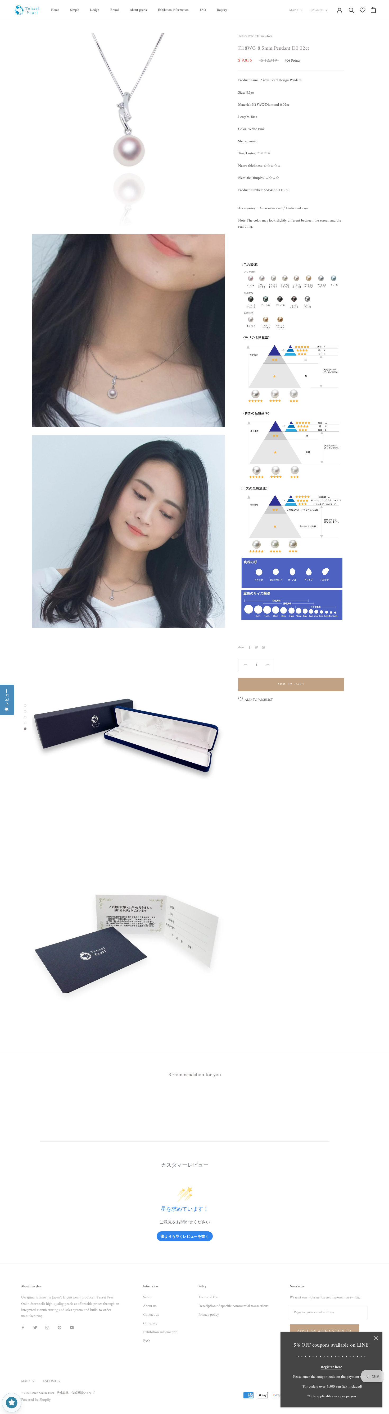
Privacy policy (208, 1315)
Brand (114, 10)
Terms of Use (208, 1297)
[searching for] (351, 10)
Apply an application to (324, 1331)
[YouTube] (72, 1327)
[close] (376, 1338)
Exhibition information (173, 10)
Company (150, 1323)
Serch (147, 1297)
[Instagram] (47, 1327)
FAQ (203, 10)
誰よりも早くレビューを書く (185, 1236)
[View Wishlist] (362, 10)
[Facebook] (249, 647)
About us (149, 1306)
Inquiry (222, 10)
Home (55, 10)
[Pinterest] (263, 647)
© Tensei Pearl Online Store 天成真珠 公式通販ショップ (58, 1392)
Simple (74, 10)
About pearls (138, 10)
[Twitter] (256, 647)
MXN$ (293, 10)
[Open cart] (373, 10)
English (317, 10)
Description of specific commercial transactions (233, 1306)
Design (94, 10)
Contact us (151, 1315)
